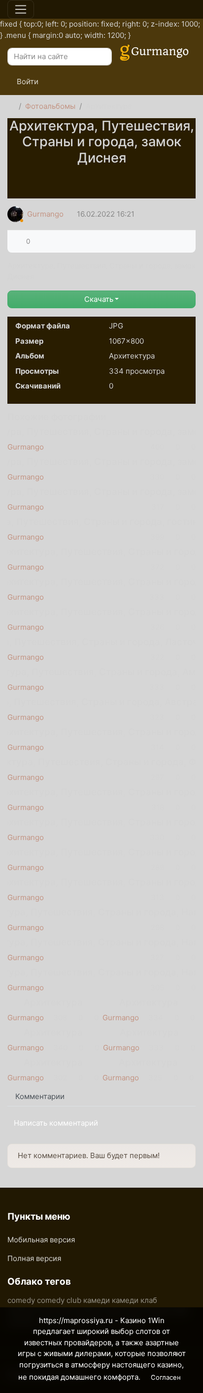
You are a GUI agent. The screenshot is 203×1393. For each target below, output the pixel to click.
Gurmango (45, 214)
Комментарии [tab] (40, 1096)
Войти (26, 81)
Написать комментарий (56, 1123)
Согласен (166, 1377)
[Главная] (11, 106)
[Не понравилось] (37, 241)
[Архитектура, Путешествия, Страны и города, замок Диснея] (101, 177)
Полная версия (34, 1258)
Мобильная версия (41, 1239)
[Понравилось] (18, 241)
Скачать (98, 299)
